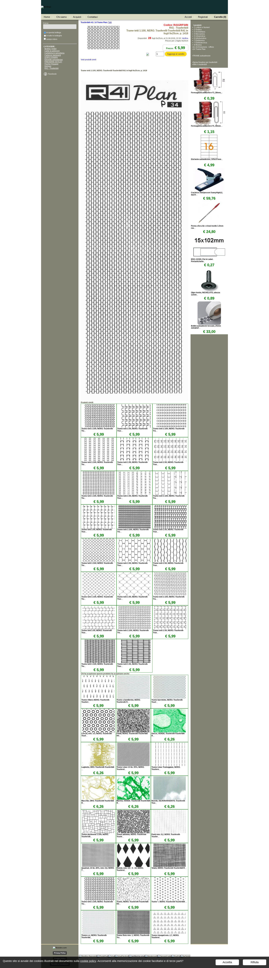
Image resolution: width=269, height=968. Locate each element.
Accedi (188, 17)
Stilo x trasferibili (200, 64)
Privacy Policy (60, 953)
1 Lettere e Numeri (201, 27)
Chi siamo (61, 17)
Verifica (185, 38)
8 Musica (197, 45)
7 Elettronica (199, 40)
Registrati (203, 17)
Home (47, 17)
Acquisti (77, 17)
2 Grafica (197, 29)
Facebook (52, 74)
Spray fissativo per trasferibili (205, 62)
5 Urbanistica (199, 36)
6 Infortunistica (199, 38)
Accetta (227, 962)
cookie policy (88, 961)
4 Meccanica (199, 34)
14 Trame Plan (199, 49)
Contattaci (92, 17)
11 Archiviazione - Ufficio (203, 47)
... (128, 701)
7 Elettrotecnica (200, 43)
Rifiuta (255, 962)
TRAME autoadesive (201, 56)
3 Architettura (199, 32)
